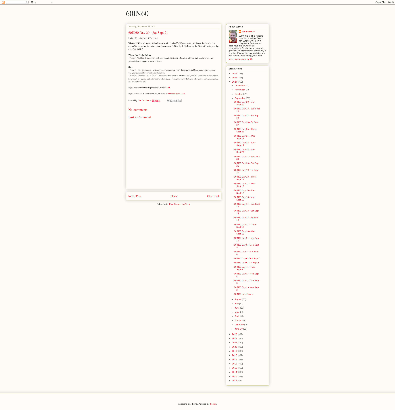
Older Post (213, 196)
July (237, 303)
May (237, 312)
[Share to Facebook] (177, 100)
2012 (235, 380)
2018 (235, 355)
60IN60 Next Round (243, 294)
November (240, 89)
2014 (235, 372)
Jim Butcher (248, 31)
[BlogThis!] (171, 100)
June (237, 308)
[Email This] (168, 100)
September (240, 98)
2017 (235, 359)
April (237, 316)
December (240, 85)
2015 (235, 368)
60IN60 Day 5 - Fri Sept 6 (246, 262)
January (239, 329)
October (239, 94)
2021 (235, 342)
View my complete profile (241, 59)
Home (174, 196)
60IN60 (137, 13)
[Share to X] (174, 100)
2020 (235, 347)
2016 (235, 363)
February (239, 324)
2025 (235, 77)
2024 (235, 82)
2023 (235, 334)
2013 (235, 376)
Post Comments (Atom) (179, 204)
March (238, 320)
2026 (235, 73)
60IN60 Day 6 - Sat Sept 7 (247, 258)
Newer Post (134, 196)
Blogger (213, 404)
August (238, 299)
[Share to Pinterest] (180, 100)
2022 (235, 338)
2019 (235, 351)
